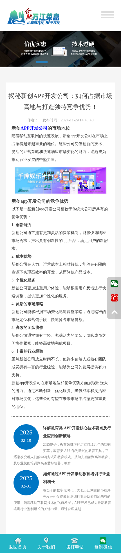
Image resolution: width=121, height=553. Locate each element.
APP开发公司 (34, 128)
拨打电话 (75, 547)
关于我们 (46, 547)
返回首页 (18, 547)
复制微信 (103, 547)
